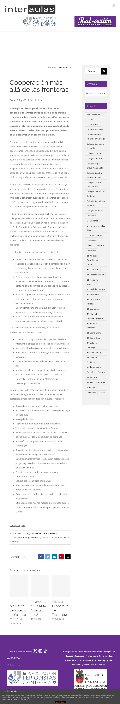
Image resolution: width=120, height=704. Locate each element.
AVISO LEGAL (14, 657)
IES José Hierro (93, 294)
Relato (90, 382)
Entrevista (91, 250)
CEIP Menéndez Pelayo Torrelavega (96, 136)
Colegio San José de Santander (96, 193)
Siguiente (63, 67)
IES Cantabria (93, 269)
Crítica (89, 245)
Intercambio (47, 537)
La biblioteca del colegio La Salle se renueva (18, 610)
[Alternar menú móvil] (114, 5)
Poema (101, 372)
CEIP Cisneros (93, 124)
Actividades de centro (93, 116)
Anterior (52, 67)
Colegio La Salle (94, 158)
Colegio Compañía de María (95, 146)
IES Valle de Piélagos (92, 359)
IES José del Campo (96, 289)
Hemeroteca (41, 533)
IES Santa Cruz (93, 338)
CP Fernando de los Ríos (96, 228)
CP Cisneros (92, 220)
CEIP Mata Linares (95, 129)
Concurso (91, 215)
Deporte (100, 245)
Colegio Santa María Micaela (96, 203)
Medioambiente (61, 537)
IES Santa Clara (94, 332)
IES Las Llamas (94, 309)
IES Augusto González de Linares (92, 260)
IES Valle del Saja (94, 352)
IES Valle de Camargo (92, 345)
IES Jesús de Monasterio (92, 282)
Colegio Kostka (94, 153)
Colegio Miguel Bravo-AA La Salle (95, 165)
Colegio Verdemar (31, 537)
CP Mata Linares (94, 235)
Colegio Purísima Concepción (95, 184)
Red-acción (92, 377)
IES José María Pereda (93, 301)
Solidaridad (92, 387)
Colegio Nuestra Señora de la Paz (95, 175)
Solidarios (91, 392)
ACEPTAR (60, 702)
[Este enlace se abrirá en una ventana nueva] (90, 683)
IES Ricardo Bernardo (92, 325)
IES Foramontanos (95, 274)
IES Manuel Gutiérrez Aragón (95, 316)
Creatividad (92, 240)
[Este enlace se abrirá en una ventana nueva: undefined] (39, 21)
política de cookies (94, 697)
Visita (102, 392)
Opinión (90, 372)
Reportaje (14, 541)
